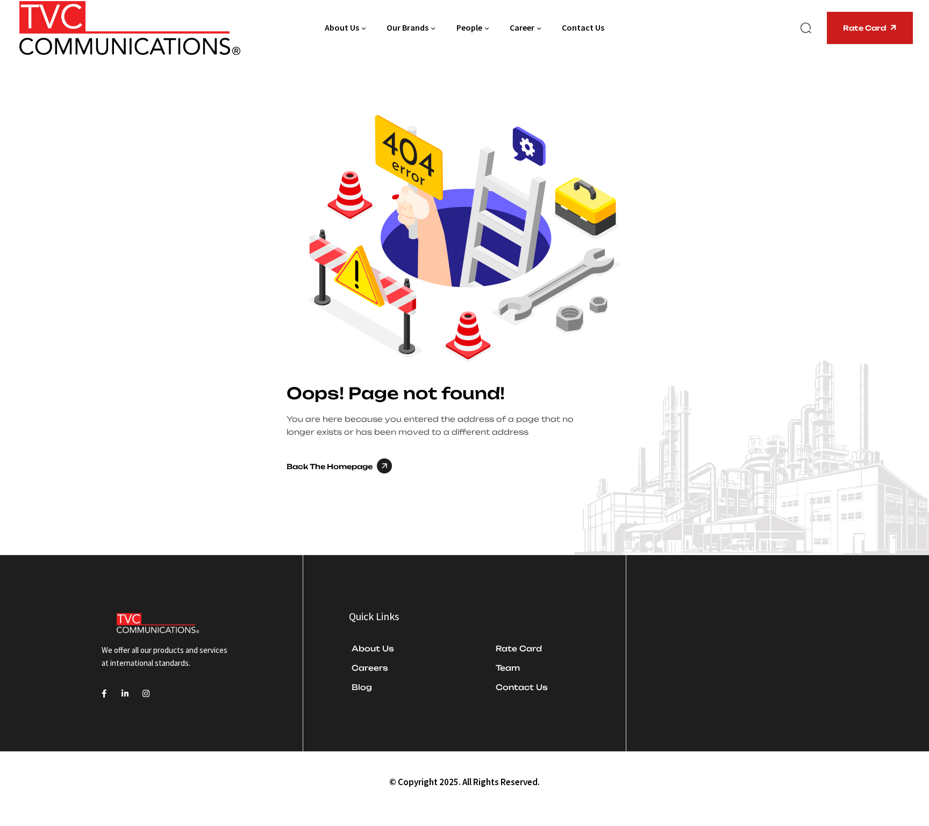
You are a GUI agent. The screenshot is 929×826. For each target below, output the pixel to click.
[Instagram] (146, 693)
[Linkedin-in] (125, 693)
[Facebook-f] (104, 693)
